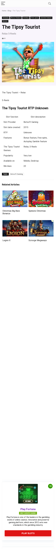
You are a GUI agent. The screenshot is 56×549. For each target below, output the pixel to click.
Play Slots (28, 533)
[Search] (49, 3)
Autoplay (6, 18)
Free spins (34, 18)
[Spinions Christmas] (41, 192)
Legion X (6, 240)
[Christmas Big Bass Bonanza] (14, 192)
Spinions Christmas (37, 211)
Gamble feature (46, 18)
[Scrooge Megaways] (41, 222)
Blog (9, 11)
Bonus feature (16, 18)
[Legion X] (14, 222)
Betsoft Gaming (16, 174)
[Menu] (3, 3)
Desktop (26, 18)
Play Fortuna (28, 509)
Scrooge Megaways (38, 240)
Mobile (5, 21)
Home (4, 11)
